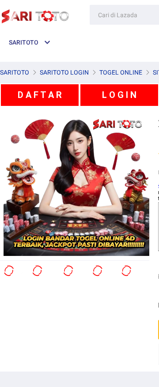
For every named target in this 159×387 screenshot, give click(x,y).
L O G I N (119, 95)
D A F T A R (40, 95)
